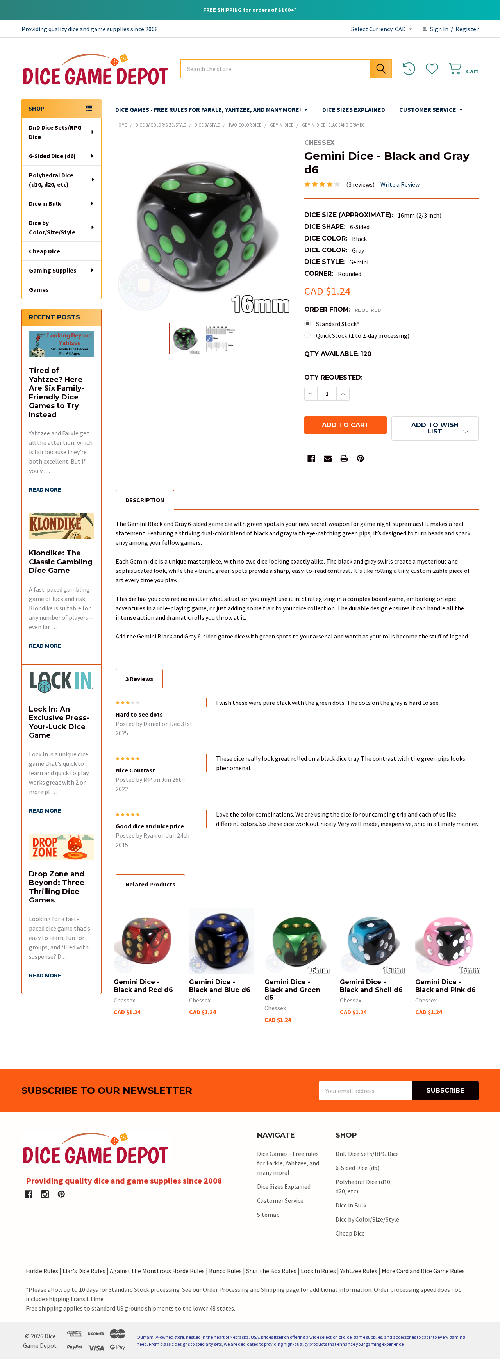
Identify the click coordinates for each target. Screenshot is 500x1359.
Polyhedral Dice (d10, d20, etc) (51, 179)
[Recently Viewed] (411, 69)
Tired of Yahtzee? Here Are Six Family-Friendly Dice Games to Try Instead (56, 392)
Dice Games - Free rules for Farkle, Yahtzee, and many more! (208, 109)
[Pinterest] (361, 458)
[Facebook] (311, 458)
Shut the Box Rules (271, 1271)
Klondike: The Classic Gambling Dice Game (61, 562)
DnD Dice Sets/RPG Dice (55, 132)
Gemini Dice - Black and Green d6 (292, 989)
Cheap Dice (44, 251)
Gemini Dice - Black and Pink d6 (445, 985)
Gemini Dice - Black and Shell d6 (371, 985)
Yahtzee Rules (358, 1271)
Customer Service (427, 109)
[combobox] (286, 68)
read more (45, 489)
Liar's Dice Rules (83, 1271)
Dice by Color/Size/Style (52, 227)
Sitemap (268, 1214)
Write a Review (400, 184)
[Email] (328, 458)
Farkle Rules (42, 1271)
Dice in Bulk (45, 203)
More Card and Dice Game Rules (423, 1271)
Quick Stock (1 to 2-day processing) (362, 335)
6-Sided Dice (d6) (52, 156)
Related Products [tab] (150, 884)
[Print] (344, 458)
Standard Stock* (337, 324)
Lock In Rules (318, 1271)
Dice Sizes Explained (353, 109)
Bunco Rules (225, 1271)
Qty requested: (333, 377)
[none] (203, 226)
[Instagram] (45, 1194)
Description (144, 500)
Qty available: (337, 354)
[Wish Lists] (434, 69)
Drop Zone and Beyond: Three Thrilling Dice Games (56, 887)
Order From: (342, 309)
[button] (435, 428)
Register (467, 29)
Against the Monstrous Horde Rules (157, 1271)
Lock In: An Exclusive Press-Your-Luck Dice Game (59, 722)
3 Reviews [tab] (139, 679)
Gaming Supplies (53, 270)
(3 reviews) (360, 184)
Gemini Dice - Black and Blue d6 (219, 985)
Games (39, 289)
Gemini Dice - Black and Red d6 (143, 985)
